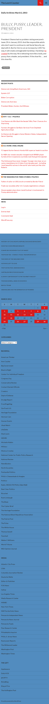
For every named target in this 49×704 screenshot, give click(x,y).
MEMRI (4, 438)
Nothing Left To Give (9, 263)
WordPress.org (6, 220)
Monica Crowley (7, 451)
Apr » (45, 328)
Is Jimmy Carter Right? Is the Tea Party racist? (18, 276)
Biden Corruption (7, 97)
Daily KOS (5, 673)
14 (31, 315)
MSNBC (4, 603)
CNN (3, 568)
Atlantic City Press (8, 564)
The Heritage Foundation (10, 510)
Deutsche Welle (7, 577)
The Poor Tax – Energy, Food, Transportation (18, 255)
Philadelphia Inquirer (9, 632)
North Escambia (7, 468)
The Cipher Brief (7, 506)
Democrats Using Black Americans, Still (15, 89)
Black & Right (6, 370)
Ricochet (4, 493)
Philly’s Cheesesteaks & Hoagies (13, 476)
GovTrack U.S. (6, 408)
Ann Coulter (5, 361)
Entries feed (5, 212)
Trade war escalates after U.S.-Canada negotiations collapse (23, 186)
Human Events (6, 421)
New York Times (7, 607)
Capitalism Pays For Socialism (12, 272)
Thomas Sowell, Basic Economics (14, 281)
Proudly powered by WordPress (11, 701)
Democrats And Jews (9, 102)
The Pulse (4, 523)
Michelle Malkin (7, 442)
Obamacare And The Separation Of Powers (17, 290)
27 (24, 321)
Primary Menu (46, 3)
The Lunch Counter (10, 3)
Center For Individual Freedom (12, 374)
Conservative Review (9, 383)
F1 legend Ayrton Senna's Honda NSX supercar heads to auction (24, 150)
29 (38, 321)
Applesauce (5, 669)
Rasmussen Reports (8, 641)
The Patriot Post (7, 519)
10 (4, 315)
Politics (6, 67)
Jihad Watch (5, 425)
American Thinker (8, 357)
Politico (4, 481)
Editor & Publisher (8, 581)
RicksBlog (4, 682)
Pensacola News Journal (10, 620)
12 (18, 315)
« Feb (4, 328)
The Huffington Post (8, 690)
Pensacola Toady (7, 624)
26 (18, 321)
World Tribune (6, 544)
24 (4, 321)
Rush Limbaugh (6, 498)
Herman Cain (6, 417)
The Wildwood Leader (9, 645)
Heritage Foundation (9, 413)
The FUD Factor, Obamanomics (12, 268)
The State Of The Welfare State (12, 259)
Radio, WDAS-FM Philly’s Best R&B (14, 485)
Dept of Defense (7, 396)
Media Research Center (9, 598)
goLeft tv (4, 678)
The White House (7, 527)
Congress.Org (6, 378)
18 (11, 318)
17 (4, 318)
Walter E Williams (7, 540)
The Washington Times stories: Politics (21, 177)
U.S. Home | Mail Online (13, 146)
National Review (7, 459)
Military (4, 447)
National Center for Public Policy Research (17, 455)
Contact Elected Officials (10, 387)
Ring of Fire (5, 686)
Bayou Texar (6, 285)
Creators (4, 391)
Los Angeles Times (8, 594)
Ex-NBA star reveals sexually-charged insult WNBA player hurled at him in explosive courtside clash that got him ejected (24, 156)
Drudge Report (6, 400)
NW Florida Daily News (10, 611)
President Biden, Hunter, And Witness (15, 106)
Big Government (7, 366)
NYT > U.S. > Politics (11, 117)
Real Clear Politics (8, 489)
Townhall (4, 536)
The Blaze (4, 502)
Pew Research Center (9, 628)
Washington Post (7, 649)
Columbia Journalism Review (12, 573)
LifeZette (4, 430)
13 (24, 315)
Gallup (3, 590)
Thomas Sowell (6, 532)
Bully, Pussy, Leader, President (21, 26)
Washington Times (8, 654)
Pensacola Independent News (12, 615)
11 (11, 315)
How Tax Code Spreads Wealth (12, 246)
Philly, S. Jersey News (9, 637)
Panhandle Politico (8, 472)
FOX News (5, 585)
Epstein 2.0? (5, 93)
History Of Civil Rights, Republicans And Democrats (21, 241)
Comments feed (7, 216)
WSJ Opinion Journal (9, 549)
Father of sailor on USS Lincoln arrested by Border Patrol (22, 182)
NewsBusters (6, 464)
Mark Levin (5, 434)
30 (44, 321)
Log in (3, 207)
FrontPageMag (6, 404)
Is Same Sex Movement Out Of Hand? (14, 250)
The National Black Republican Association (17, 515)
